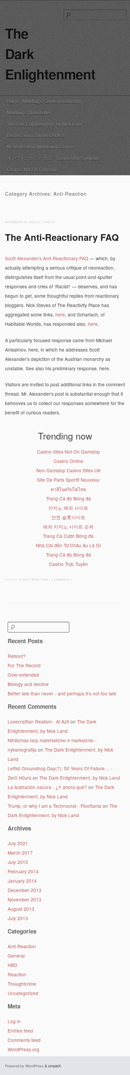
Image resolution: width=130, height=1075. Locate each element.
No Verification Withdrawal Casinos (40, 146)
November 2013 (24, 899)
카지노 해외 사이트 (68, 507)
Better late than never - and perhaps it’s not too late (62, 693)
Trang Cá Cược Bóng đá (68, 535)
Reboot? (17, 656)
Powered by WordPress (24, 1065)
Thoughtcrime (22, 983)
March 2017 (20, 852)
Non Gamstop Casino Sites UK (68, 470)
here (60, 314)
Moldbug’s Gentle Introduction (52, 101)
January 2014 (22, 880)
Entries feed (20, 1030)
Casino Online (68, 461)
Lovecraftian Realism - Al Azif (38, 721)
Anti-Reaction (35, 579)
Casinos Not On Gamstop (32, 169)
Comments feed (24, 1040)
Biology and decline (28, 684)
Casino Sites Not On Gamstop (68, 451)
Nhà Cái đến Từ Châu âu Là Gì (68, 545)
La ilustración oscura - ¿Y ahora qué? (47, 787)
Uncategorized (23, 993)
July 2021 (18, 843)
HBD (12, 965)
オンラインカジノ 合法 (29, 158)
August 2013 (21, 908)
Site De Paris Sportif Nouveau (68, 479)
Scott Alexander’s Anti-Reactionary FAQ (46, 258)
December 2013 (24, 890)
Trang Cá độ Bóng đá (68, 498)
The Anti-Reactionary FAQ (62, 236)
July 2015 (18, 862)
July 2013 (18, 918)
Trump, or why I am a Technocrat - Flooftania (54, 805)
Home (12, 101)
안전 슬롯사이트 (68, 517)
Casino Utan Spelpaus (77, 158)
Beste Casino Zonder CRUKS (35, 135)
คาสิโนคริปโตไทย (68, 489)
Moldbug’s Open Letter (29, 112)
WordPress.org (23, 1049)
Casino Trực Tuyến (68, 564)
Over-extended (23, 674)
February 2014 (23, 871)
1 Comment (60, 579)
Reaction (17, 974)
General (16, 955)
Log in (14, 1021)
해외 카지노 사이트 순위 (68, 526)
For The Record (24, 665)
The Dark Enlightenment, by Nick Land (44, 124)
